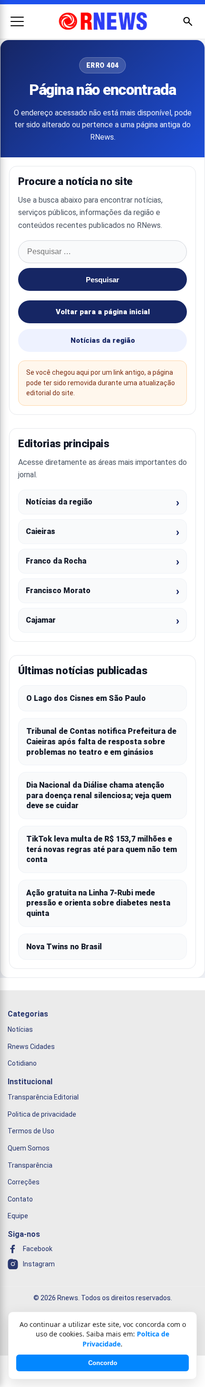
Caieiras (40, 531)
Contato (20, 1199)
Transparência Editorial (43, 1097)
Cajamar (41, 620)
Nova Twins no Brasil (64, 946)
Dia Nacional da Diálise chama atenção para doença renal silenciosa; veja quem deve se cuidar (98, 795)
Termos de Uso (31, 1131)
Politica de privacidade (42, 1114)
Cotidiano (22, 1063)
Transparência (30, 1165)
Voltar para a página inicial (103, 312)
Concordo (102, 1362)
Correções (24, 1182)
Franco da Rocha (56, 560)
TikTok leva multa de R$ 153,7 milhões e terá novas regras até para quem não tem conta (101, 849)
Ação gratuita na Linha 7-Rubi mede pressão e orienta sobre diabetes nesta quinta (98, 903)
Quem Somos (29, 1148)
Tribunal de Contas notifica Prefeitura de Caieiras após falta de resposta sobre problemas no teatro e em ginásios (101, 741)
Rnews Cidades (31, 1046)
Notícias (20, 1029)
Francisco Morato (58, 590)
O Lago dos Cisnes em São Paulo (86, 698)
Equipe (18, 1216)
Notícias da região (103, 340)
